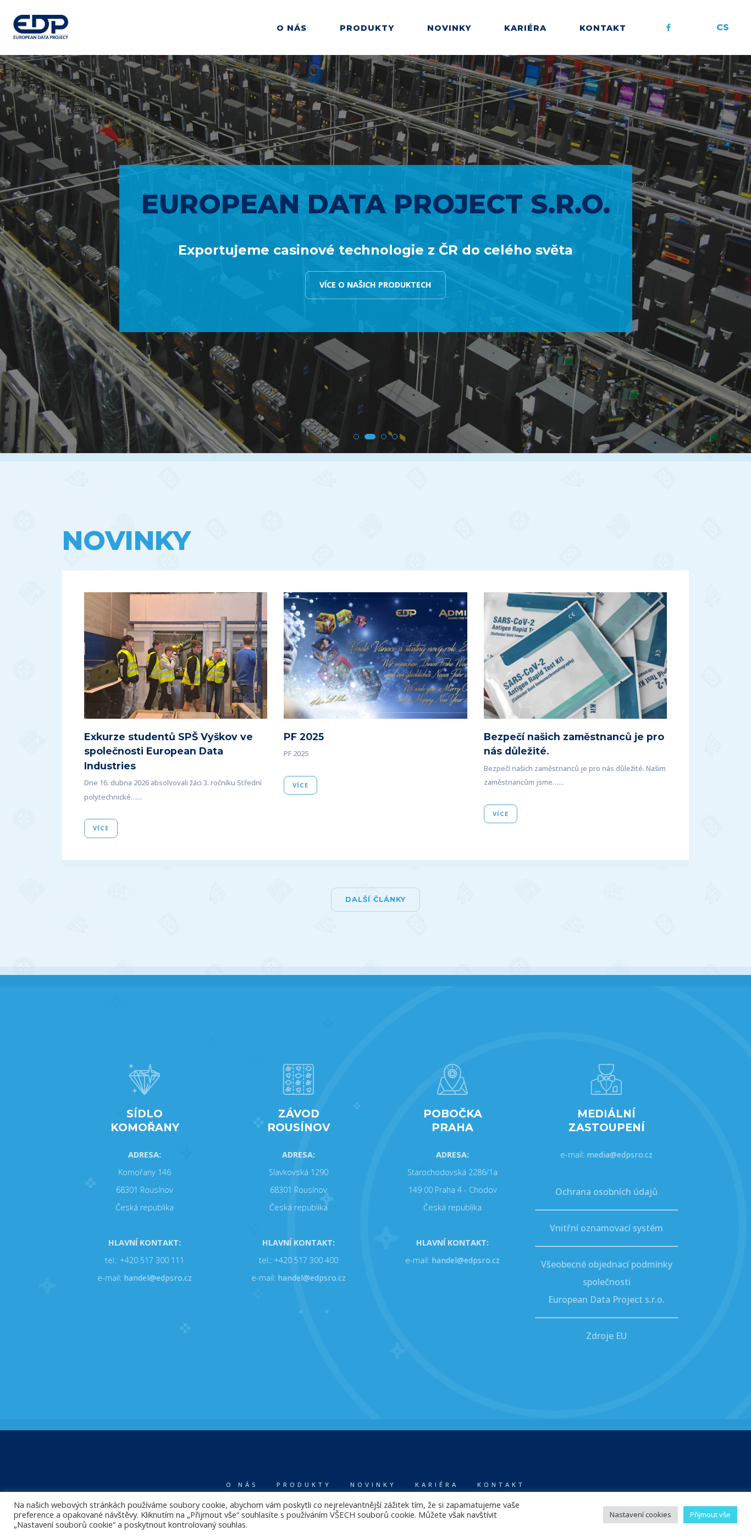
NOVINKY (449, 28)
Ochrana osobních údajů (606, 1192)
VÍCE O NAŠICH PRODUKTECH (375, 284)
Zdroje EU (606, 1336)
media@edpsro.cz (620, 1154)
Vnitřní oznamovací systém (606, 1228)
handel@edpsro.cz (158, 1277)
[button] (356, 436)
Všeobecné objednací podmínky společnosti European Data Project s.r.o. (606, 1281)
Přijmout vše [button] (710, 1514)
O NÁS (292, 28)
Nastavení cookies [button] (640, 1514)
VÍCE (101, 828)
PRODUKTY (367, 28)
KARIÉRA (525, 28)
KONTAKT (602, 28)
